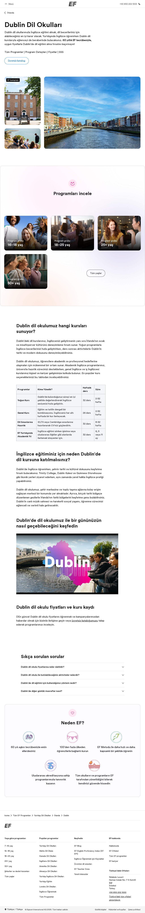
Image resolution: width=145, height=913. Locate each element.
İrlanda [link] (57, 815)
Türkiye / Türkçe (15, 909)
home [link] (7, 815)
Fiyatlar (52, 52)
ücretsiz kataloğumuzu (85, 620)
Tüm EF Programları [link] (22, 815)
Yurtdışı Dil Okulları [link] (42, 815)
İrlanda (10, 13)
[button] (10, 4)
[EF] (72, 4)
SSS (61, 52)
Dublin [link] (66, 815)
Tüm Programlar (14, 52)
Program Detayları (35, 52)
